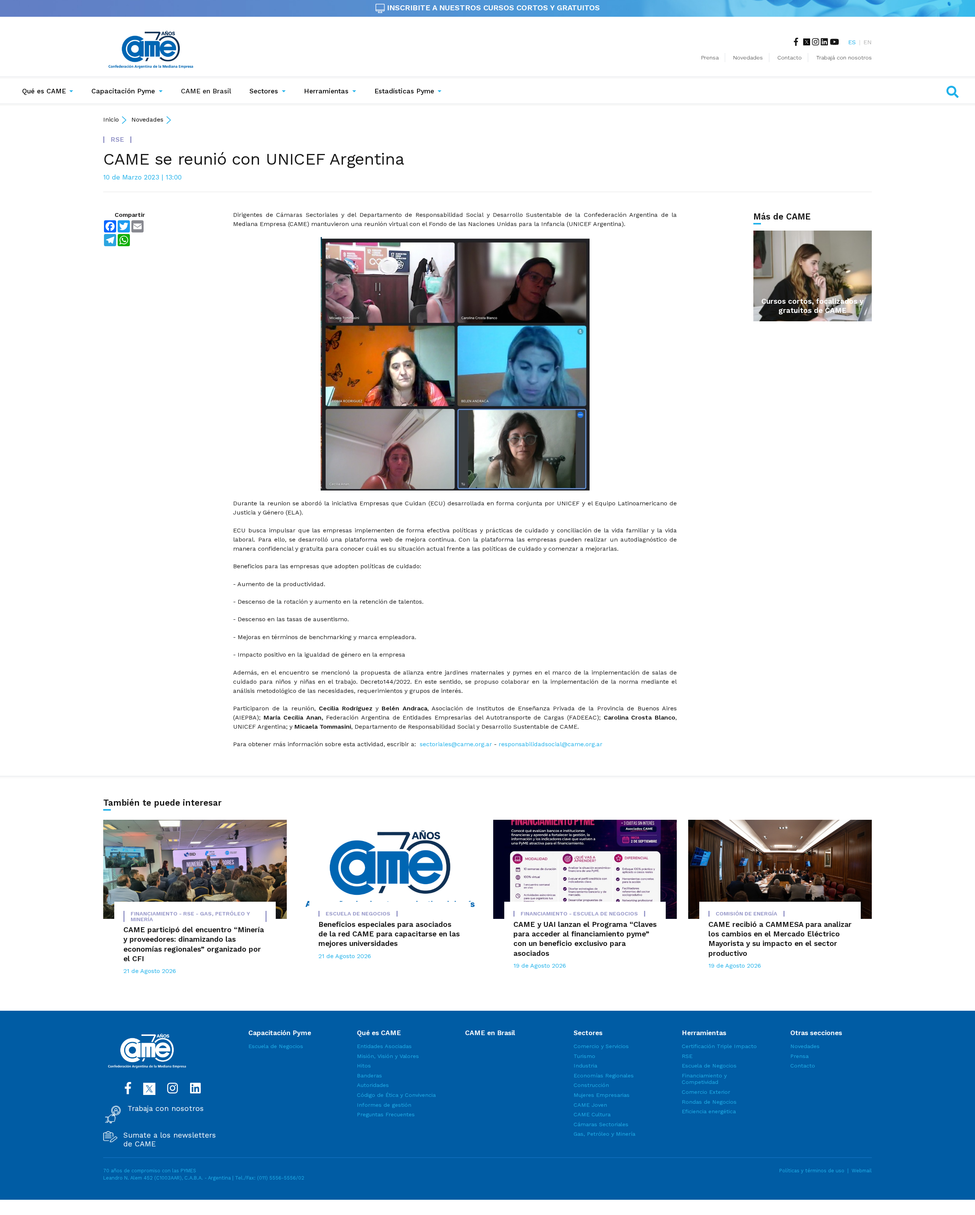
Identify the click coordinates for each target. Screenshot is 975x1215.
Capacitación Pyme (123, 91)
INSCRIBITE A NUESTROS (492, 7)
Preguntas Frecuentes (386, 1114)
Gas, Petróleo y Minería (604, 1134)
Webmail (862, 1170)
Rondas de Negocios (709, 1102)
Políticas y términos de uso (811, 1170)
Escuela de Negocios (275, 1046)
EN (867, 42)
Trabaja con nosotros (166, 1108)
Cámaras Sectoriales (601, 1124)
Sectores (263, 91)
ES (852, 42)
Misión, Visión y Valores (388, 1056)
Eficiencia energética (709, 1111)
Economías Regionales (604, 1075)
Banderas (369, 1075)
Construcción (591, 1085)
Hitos (364, 1066)
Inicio (111, 119)
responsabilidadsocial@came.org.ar (551, 744)
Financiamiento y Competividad (704, 1078)
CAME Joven (590, 1105)
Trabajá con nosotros (844, 57)
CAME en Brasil (207, 91)
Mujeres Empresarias (602, 1095)
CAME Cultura (592, 1114)
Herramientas (326, 91)
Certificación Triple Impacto (719, 1046)
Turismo (584, 1056)
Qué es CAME (44, 91)
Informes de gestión (384, 1105)
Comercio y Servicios (601, 1046)
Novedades (748, 57)
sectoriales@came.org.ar (456, 744)
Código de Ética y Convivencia (396, 1095)
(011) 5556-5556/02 (280, 1178)
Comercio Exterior (706, 1092)
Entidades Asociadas (384, 1046)
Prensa (710, 57)
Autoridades (373, 1085)
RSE (687, 1056)
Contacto (789, 57)
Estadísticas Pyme (404, 91)
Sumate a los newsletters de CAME (169, 1139)
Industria (585, 1066)
